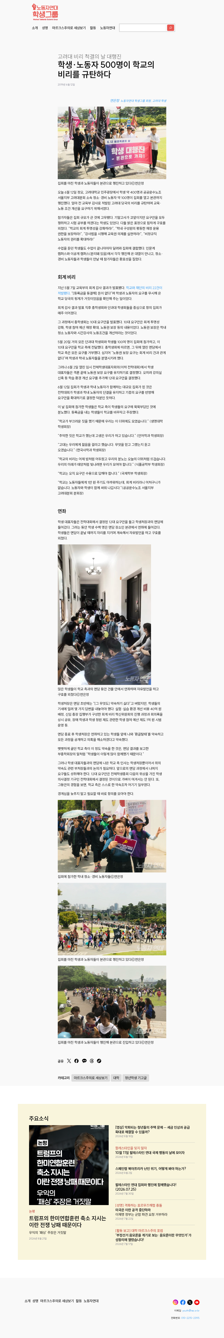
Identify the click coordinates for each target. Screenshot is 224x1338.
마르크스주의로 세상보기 (90, 1078)
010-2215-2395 (190, 1318)
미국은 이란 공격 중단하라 (133, 1210)
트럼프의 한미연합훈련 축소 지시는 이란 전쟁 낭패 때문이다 (67, 1221)
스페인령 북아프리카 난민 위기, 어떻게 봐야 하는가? (150, 1168)
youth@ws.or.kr (191, 1310)
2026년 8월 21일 (38, 1238)
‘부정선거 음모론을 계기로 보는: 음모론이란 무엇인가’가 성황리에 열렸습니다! (153, 1237)
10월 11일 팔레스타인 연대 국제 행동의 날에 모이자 (150, 1152)
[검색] (170, 28)
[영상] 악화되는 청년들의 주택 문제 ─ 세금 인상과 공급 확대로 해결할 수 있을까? (152, 1129)
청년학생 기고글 (136, 1078)
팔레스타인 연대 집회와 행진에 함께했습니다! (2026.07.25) (145, 1187)
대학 (116, 1078)
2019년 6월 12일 (66, 84)
